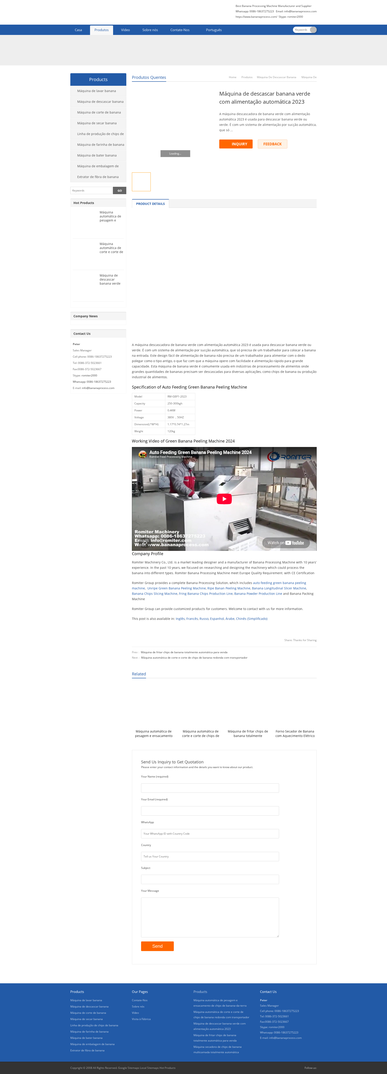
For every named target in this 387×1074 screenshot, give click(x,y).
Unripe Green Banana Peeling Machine (176, 588)
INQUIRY (239, 144)
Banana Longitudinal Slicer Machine (279, 588)
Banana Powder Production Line (258, 593)
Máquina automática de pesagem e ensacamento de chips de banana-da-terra (153, 733)
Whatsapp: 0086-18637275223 (92, 382)
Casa (78, 30)
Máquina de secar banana (97, 123)
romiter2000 (89, 375)
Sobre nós (150, 30)
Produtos (102, 30)
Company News (85, 316)
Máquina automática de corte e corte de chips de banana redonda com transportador (194, 657)
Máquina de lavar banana (96, 91)
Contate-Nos (179, 30)
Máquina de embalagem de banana (95, 168)
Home (232, 77)
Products (200, 991)
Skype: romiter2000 (291, 17)
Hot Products (83, 203)
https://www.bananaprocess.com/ (257, 17)
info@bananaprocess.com (300, 11)
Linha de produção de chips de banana (97, 135)
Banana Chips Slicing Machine (154, 593)
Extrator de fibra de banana (98, 177)
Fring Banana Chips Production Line (206, 593)
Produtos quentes (149, 77)
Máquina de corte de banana (99, 112)
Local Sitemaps (149, 1068)
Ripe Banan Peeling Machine (228, 588)
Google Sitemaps (128, 1068)
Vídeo (125, 30)
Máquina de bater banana (97, 155)
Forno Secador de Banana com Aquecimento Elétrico (295, 733)
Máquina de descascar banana (276, 77)
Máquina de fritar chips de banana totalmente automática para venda (184, 652)
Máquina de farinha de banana (100, 144)
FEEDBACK (272, 144)
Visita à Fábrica (141, 1019)
